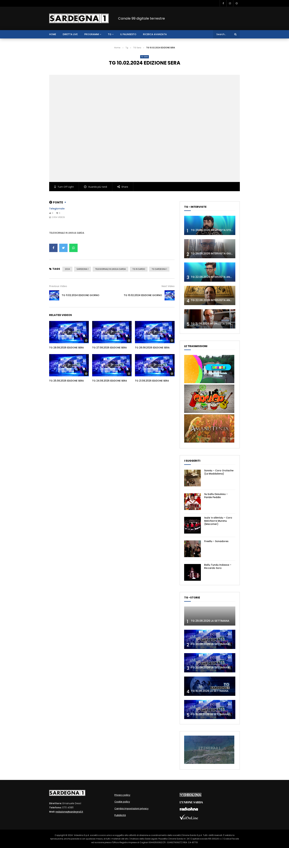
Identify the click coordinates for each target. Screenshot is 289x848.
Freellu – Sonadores (216, 541)
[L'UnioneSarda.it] (191, 802)
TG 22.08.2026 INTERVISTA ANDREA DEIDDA (219, 277)
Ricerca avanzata (155, 34)
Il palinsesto (128, 34)
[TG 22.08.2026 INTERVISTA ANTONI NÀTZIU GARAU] (209, 295)
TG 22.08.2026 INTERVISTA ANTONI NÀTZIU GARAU (223, 300)
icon (69, 331)
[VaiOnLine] (189, 818)
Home (117, 47)
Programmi (91, 34)
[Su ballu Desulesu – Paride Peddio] (192, 501)
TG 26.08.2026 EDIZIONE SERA (152, 347)
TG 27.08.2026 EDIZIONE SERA (109, 347)
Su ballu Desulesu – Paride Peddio (216, 495)
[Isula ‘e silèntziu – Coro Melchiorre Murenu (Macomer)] (192, 525)
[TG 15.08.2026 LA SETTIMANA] (209, 709)
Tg (109, 34)
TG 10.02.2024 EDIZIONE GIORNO (143, 295)
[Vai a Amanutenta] (209, 441)
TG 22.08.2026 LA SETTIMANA (210, 667)
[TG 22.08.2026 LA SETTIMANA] (209, 662)
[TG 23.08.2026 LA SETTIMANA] (209, 639)
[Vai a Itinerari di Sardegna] (209, 763)
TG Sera (137, 47)
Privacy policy (122, 795)
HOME (52, 34)
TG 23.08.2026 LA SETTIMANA (210, 644)
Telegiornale (57, 208)
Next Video (168, 286)
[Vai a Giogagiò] (209, 412)
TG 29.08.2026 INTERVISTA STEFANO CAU (218, 230)
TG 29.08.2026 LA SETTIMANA (210, 621)
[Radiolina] (189, 810)
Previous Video (58, 286)
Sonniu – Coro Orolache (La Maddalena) (218, 472)
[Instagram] (229, 3)
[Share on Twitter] (63, 248)
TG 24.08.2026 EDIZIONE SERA (109, 380)
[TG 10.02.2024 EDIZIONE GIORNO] (170, 295)
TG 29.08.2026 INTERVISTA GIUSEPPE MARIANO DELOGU (227, 253)
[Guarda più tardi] (236, 3)
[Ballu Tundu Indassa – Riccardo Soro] (192, 572)
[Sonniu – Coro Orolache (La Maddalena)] (192, 478)
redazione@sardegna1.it (69, 811)
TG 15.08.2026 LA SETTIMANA (209, 714)
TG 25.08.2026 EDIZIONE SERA (66, 380)
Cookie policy (122, 801)
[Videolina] (190, 795)
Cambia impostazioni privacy (131, 808)
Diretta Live (70, 34)
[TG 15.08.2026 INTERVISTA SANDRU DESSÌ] (209, 318)
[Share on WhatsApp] (73, 248)
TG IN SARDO (138, 269)
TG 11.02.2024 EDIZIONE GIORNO (80, 295)
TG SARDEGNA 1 (159, 269)
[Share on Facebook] (53, 248)
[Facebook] (223, 3)
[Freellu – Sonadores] (192, 548)
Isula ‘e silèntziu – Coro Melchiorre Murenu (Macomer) (218, 521)
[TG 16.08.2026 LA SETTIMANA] (209, 686)
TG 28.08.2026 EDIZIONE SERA (66, 347)
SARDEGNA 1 (82, 269)
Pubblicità (120, 815)
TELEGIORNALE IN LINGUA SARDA (110, 269)
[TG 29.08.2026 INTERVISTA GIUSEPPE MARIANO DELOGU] (209, 248)
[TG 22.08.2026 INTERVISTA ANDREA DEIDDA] (209, 272)
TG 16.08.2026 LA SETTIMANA (209, 691)
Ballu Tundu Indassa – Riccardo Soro (217, 566)
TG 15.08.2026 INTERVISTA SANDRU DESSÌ (217, 323)
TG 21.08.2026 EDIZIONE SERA (152, 380)
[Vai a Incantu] (209, 382)
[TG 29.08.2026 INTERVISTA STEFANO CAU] (209, 225)
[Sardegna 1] (79, 18)
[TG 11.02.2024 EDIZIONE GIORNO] (54, 295)
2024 (67, 269)
